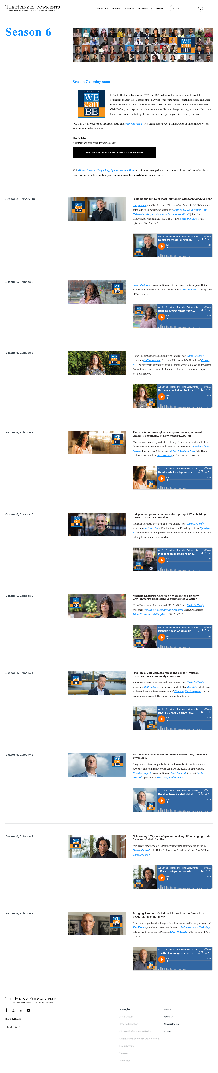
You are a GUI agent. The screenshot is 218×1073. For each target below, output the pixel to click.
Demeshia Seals (142, 850)
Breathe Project (142, 773)
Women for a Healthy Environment (163, 610)
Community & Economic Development (139, 1038)
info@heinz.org (13, 1018)
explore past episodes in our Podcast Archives (114, 152)
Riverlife (192, 687)
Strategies (102, 8)
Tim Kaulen (139, 927)
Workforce (125, 1060)
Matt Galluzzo (151, 687)
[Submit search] (199, 8)
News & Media (145, 8)
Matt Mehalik (179, 773)
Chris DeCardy (188, 219)
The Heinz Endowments (170, 777)
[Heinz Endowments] (31, 1000)
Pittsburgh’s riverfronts (187, 691)
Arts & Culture (126, 1016)
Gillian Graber (151, 360)
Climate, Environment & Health (135, 1031)
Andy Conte (139, 205)
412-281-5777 (12, 1026)
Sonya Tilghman (141, 285)
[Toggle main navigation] (209, 8)
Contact (160, 8)
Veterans (123, 1053)
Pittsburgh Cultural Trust (182, 451)
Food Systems (126, 1046)
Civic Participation (128, 1024)
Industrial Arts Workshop (195, 927)
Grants (116, 8)
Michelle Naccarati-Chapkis (149, 614)
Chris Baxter (150, 528)
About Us (129, 8)
